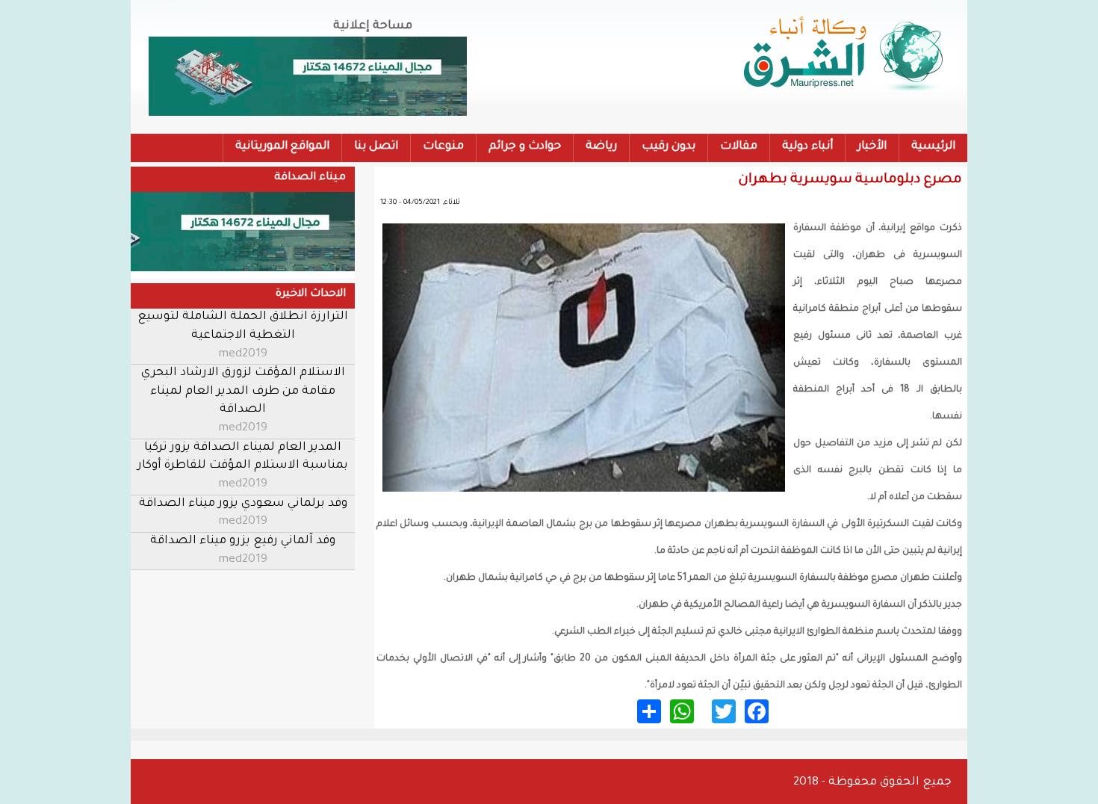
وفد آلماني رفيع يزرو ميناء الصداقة (242, 541)
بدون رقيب (668, 146)
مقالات (738, 146)
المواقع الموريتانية (282, 146)
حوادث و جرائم (524, 146)
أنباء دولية (807, 146)
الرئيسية (933, 146)
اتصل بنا (376, 146)
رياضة (601, 146)
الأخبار (872, 146)
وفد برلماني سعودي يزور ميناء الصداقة (243, 504)
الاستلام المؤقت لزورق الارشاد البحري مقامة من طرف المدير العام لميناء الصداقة (243, 391)
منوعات (443, 146)
